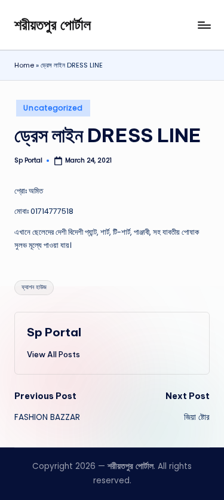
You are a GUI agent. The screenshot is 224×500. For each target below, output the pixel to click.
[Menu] (204, 25)
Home (24, 65)
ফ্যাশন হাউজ (34, 287)
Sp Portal (54, 332)
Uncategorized (52, 108)
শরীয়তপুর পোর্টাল (52, 24)
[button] (53, 354)
